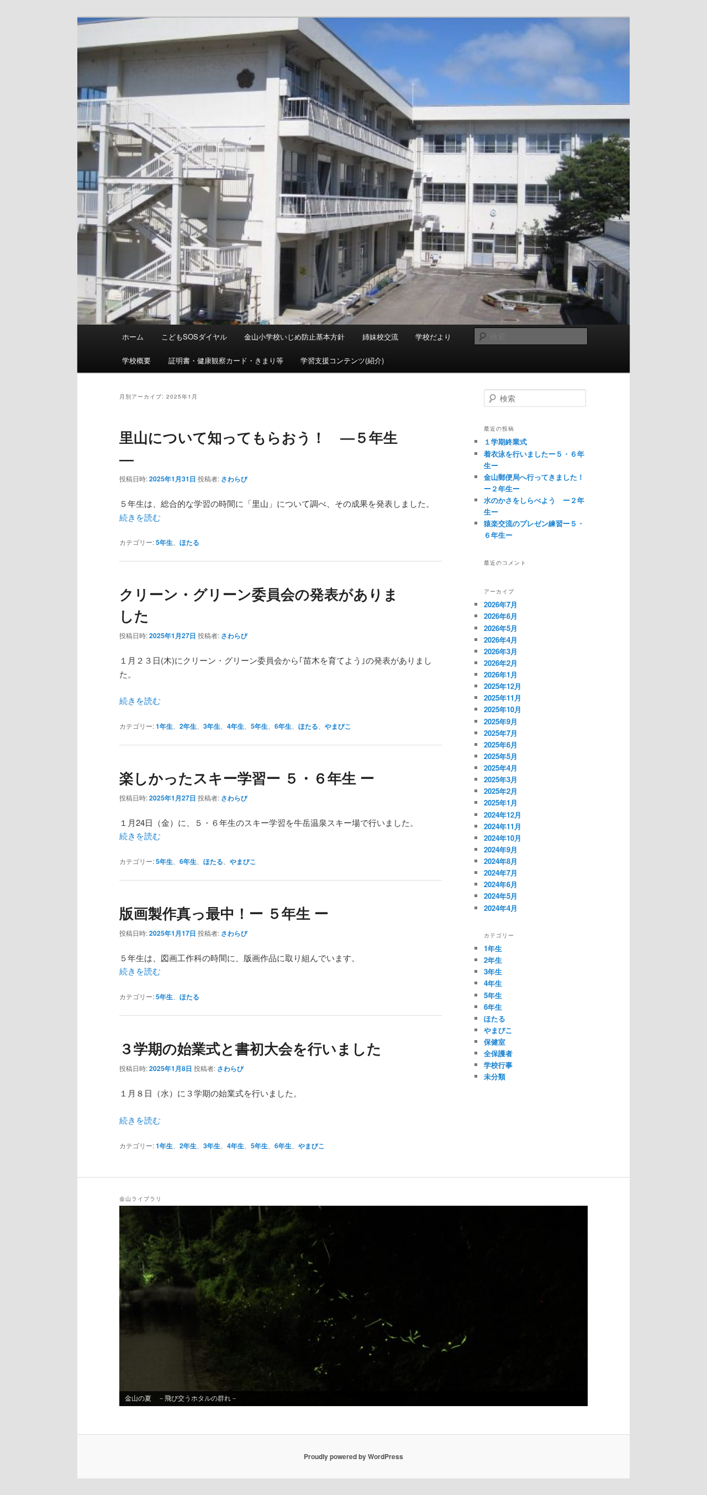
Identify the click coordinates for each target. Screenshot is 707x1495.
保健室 (494, 1041)
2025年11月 (502, 697)
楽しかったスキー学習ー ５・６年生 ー (246, 777)
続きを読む (140, 517)
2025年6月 (501, 744)
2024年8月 (501, 861)
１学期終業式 (505, 441)
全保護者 (498, 1053)
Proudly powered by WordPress (353, 1456)
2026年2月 (501, 663)
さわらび (234, 479)
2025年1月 (501, 802)
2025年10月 (502, 709)
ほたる (189, 542)
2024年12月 (502, 814)
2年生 (188, 726)
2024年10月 (502, 838)
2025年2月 (501, 791)
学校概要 (136, 360)
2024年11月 (502, 826)
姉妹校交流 (380, 336)
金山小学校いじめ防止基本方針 (294, 336)
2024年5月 (501, 895)
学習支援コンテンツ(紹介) (342, 360)
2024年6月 (501, 884)
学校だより (433, 336)
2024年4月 (501, 908)
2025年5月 (501, 756)
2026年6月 (501, 616)
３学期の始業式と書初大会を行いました (250, 1048)
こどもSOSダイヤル (194, 336)
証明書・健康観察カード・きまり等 (225, 360)
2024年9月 (501, 849)
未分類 (494, 1076)
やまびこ (338, 726)
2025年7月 (501, 733)
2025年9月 (501, 721)
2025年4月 (501, 767)
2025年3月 (501, 779)
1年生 (164, 726)
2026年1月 (501, 674)
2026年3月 (501, 651)
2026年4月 (501, 639)
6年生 (283, 726)
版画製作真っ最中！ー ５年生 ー (224, 913)
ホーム (133, 336)
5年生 (164, 542)
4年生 (235, 726)
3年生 (211, 726)
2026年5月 (501, 628)
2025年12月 (502, 686)
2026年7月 (501, 604)
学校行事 (498, 1064)
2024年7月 (501, 872)
